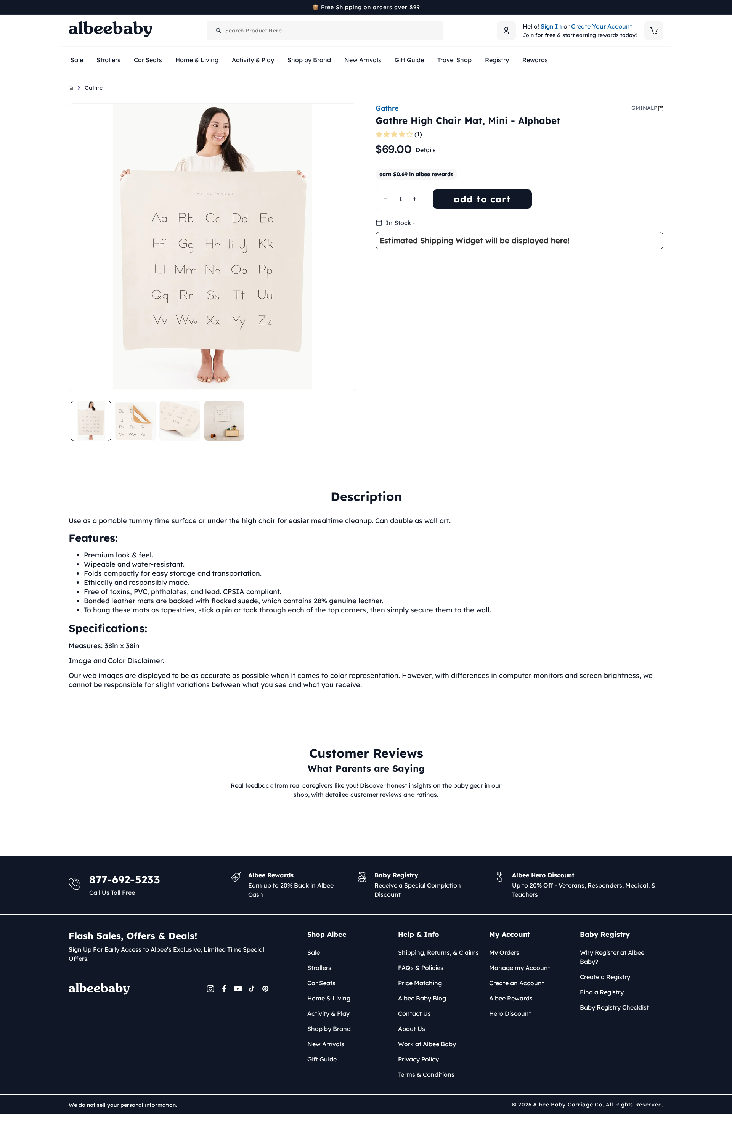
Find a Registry (602, 992)
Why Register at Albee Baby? (612, 957)
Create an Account (516, 983)
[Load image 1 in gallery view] (91, 421)
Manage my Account (519, 967)
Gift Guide (322, 1059)
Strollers (319, 967)
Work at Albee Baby (427, 1044)
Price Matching (420, 983)
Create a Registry (605, 977)
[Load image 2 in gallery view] (135, 421)
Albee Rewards (511, 998)
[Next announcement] (660, 7)
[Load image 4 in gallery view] (224, 421)
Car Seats (321, 983)
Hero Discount (510, 1013)
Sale (313, 952)
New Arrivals (325, 1044)
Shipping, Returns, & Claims (438, 952)
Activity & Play (328, 1013)
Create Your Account (601, 26)
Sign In (551, 26)
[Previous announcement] (71, 7)
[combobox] (325, 30)
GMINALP (644, 107)
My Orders (504, 952)
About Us (411, 1028)
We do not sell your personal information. (123, 1105)
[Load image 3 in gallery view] (179, 421)
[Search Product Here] (218, 30)
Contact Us (414, 1013)
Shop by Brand (329, 1028)
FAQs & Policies (420, 967)
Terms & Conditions (426, 1074)
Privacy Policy (418, 1059)
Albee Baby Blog (422, 998)
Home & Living (328, 998)
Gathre (94, 87)
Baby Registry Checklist (614, 1007)
